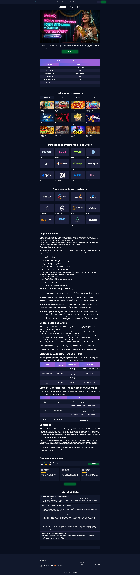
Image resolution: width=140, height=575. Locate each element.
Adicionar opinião (93, 463)
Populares (46, 97)
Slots (92, 97)
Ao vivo (61, 97)
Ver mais (70, 483)
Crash (77, 97)
